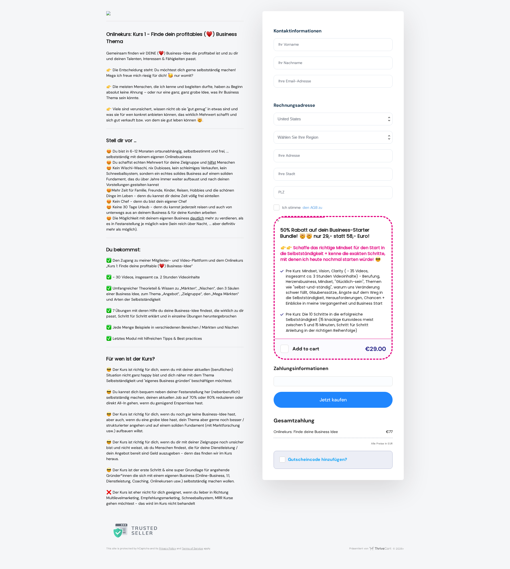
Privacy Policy (167, 548)
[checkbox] (284, 349)
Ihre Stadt (286, 173)
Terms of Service (192, 548)
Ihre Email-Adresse (294, 81)
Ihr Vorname (288, 44)
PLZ (281, 192)
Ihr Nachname (290, 62)
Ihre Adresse (289, 155)
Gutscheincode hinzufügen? (317, 459)
